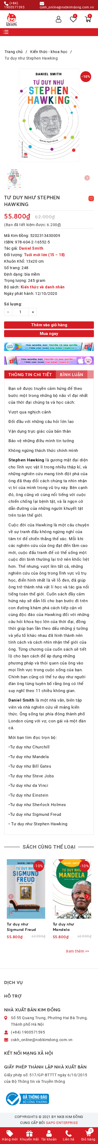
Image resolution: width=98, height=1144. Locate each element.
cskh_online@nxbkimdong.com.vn (67, 7)
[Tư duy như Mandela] (72, 889)
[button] (87, 896)
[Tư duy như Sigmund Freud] (26, 889)
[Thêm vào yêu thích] (91, 198)
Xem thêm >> (77, 951)
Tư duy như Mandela (63, 927)
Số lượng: (13, 304)
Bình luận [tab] (71, 374)
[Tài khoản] (58, 19)
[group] (49, 115)
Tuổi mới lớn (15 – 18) (44, 255)
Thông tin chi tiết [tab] (30, 374)
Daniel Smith (31, 248)
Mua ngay (49, 333)
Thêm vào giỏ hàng (49, 324)
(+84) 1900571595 (14, 5)
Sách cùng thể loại (49, 847)
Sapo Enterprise (62, 1123)
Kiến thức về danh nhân (43, 287)
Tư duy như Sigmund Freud (21, 927)
